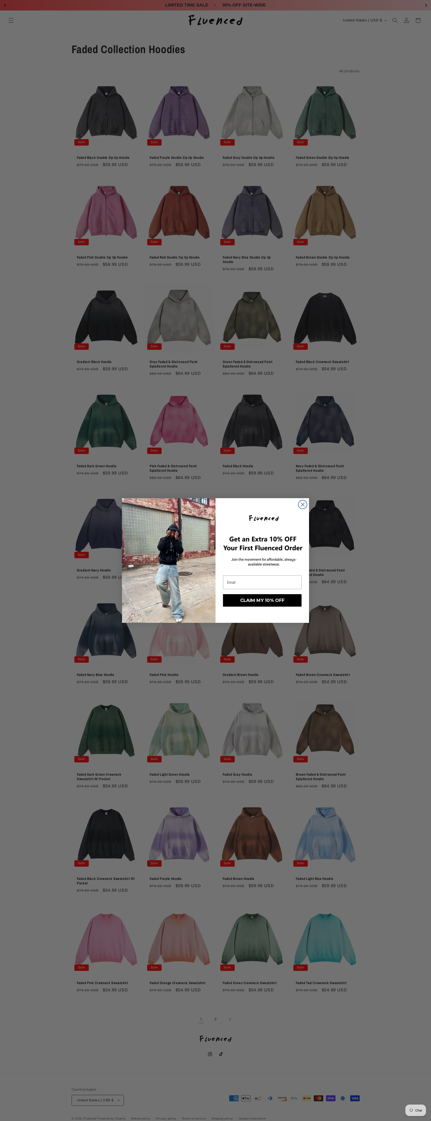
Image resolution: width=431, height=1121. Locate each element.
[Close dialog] (302, 504)
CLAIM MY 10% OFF (262, 600)
